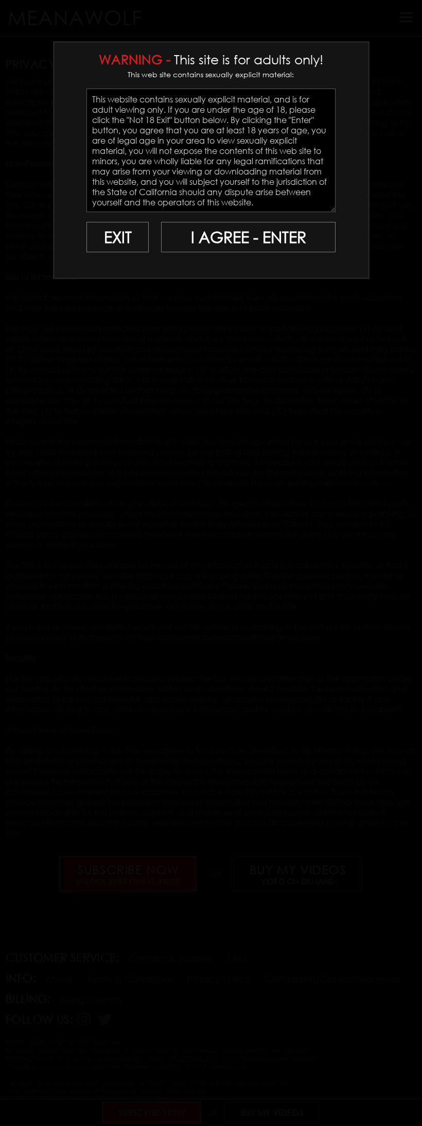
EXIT (118, 237)
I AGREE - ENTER (248, 237)
